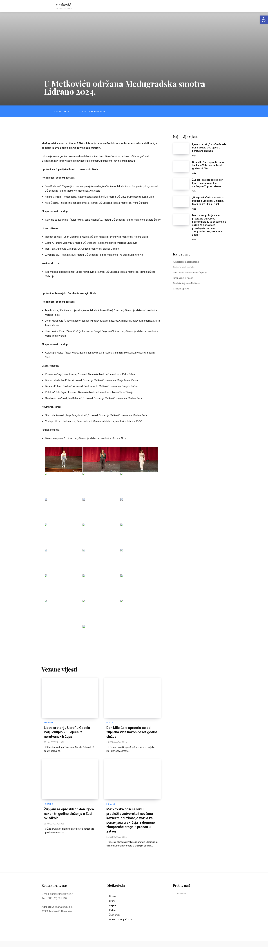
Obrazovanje (97, 111)
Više (194, 156)
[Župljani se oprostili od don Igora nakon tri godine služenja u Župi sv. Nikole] (70, 779)
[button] (211, 6)
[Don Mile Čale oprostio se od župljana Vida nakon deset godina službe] (132, 698)
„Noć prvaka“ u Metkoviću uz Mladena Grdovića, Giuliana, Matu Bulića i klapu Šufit (208, 201)
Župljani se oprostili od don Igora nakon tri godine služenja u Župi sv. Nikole (69, 813)
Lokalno (48, 804)
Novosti (83, 111)
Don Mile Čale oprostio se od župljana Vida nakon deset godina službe (132, 732)
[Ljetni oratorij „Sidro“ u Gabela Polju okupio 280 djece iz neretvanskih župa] (70, 698)
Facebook (181, 893)
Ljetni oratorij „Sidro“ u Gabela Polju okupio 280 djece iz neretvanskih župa (67, 732)
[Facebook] (175, 894)
